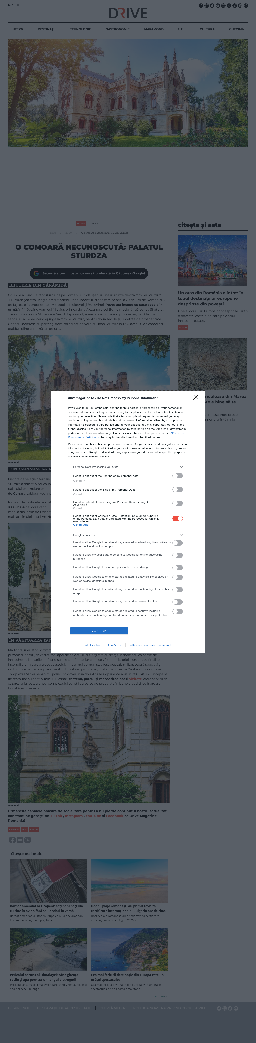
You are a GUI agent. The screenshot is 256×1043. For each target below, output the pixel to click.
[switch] (177, 475)
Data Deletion (92, 645)
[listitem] (128, 467)
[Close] (197, 398)
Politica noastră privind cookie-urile (151, 645)
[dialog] (128, 522)
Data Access (114, 645)
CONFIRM (99, 630)
